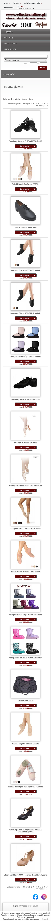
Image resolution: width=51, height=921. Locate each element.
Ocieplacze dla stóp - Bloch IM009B (25, 356)
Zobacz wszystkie (14, 104)
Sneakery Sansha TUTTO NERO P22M (25, 141)
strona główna (10, 49)
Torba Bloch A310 (25, 701)
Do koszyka (24, 146)
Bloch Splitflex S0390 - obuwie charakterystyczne (25, 875)
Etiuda (35, 906)
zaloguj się (8, 7)
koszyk (23, 6)
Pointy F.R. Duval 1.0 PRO (25, 442)
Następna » (43, 106)
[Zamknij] (45, 919)
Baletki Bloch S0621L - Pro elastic (25, 572)
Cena (31, 99)
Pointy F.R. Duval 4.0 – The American (25, 485)
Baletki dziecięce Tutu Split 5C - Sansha (25, 787)
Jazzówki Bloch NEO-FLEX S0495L (25, 313)
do (38, 64)
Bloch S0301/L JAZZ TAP (25, 227)
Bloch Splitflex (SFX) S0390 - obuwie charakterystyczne (25, 831)
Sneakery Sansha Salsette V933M (25, 399)
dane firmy (8, 37)
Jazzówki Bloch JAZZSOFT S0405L (25, 270)
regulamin (8, 32)
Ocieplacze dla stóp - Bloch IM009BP (25, 658)
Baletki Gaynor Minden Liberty (25, 744)
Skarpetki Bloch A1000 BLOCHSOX (25, 528)
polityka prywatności (32, 3)
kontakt (16, 3)
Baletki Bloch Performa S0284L (25, 184)
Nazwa (24, 99)
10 (47, 104)
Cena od (26, 64)
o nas (6, 3)
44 (37, 106)
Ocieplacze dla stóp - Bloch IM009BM (25, 614)
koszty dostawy (10, 43)
